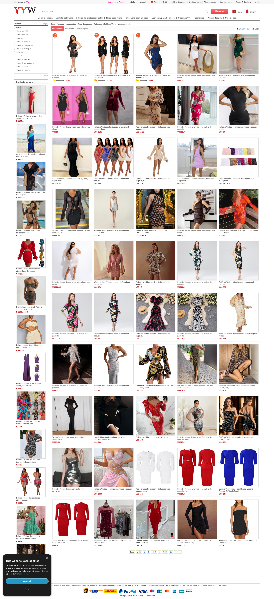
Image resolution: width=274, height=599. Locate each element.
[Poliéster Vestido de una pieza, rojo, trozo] (155, 436)
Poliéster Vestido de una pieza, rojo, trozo (152, 437)
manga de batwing (24, 49)
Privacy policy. (22, 574)
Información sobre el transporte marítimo (198, 585)
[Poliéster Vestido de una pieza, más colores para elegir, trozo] (197, 74)
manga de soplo (23, 41)
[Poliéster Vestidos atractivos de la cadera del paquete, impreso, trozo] (155, 281)
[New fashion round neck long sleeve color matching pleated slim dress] (114, 436)
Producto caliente (24, 82)
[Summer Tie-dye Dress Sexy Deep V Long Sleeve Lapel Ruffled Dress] (239, 229)
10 (171, 552)
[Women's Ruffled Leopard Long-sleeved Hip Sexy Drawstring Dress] (155, 384)
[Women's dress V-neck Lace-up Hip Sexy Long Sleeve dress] (114, 281)
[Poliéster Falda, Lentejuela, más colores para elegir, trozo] (239, 177)
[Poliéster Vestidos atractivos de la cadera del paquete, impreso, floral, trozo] (72, 332)
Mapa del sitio (91, 585)
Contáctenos (65, 585)
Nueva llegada (82, 29)
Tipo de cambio (210, 2)
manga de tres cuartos (25, 63)
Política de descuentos (124, 585)
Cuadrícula (244, 29)
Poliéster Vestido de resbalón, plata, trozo (68, 489)
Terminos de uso (78, 585)
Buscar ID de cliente (243, 2)
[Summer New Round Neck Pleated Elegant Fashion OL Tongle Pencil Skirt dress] (239, 487)
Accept (27, 581)
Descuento (69, 29)
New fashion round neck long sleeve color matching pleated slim (110, 438)
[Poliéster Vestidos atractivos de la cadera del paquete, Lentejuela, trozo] (72, 384)
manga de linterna (24, 59)
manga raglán (22, 66)
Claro (45, 24)
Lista (257, 29)
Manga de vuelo (23, 70)
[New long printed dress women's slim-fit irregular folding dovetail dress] (239, 332)
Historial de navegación (138, 2)
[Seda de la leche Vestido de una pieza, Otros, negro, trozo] (72, 177)
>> (180, 552)
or (116, 2)
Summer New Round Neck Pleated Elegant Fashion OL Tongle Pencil (236, 490)
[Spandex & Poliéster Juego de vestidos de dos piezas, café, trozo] (239, 384)
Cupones (182, 18)
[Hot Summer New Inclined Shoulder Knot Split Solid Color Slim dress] (197, 384)
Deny (27, 589)
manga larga (23, 34)
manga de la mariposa (25, 45)
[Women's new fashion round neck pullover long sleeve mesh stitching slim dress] (72, 436)
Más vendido (57, 29)
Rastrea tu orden (225, 2)
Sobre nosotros (53, 585)
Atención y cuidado (106, 585)
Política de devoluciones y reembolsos (150, 585)
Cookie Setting (221, 585)
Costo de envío (195, 2)
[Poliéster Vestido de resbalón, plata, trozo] (72, 487)
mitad (19, 56)
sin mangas (22, 31)
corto (20, 38)
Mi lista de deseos (179, 2)
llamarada (21, 52)
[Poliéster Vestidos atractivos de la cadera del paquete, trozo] (155, 487)
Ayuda (257, 2)
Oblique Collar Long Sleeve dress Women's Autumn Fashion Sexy (194, 542)
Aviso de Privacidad (174, 585)
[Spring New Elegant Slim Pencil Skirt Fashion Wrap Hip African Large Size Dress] (72, 539)
